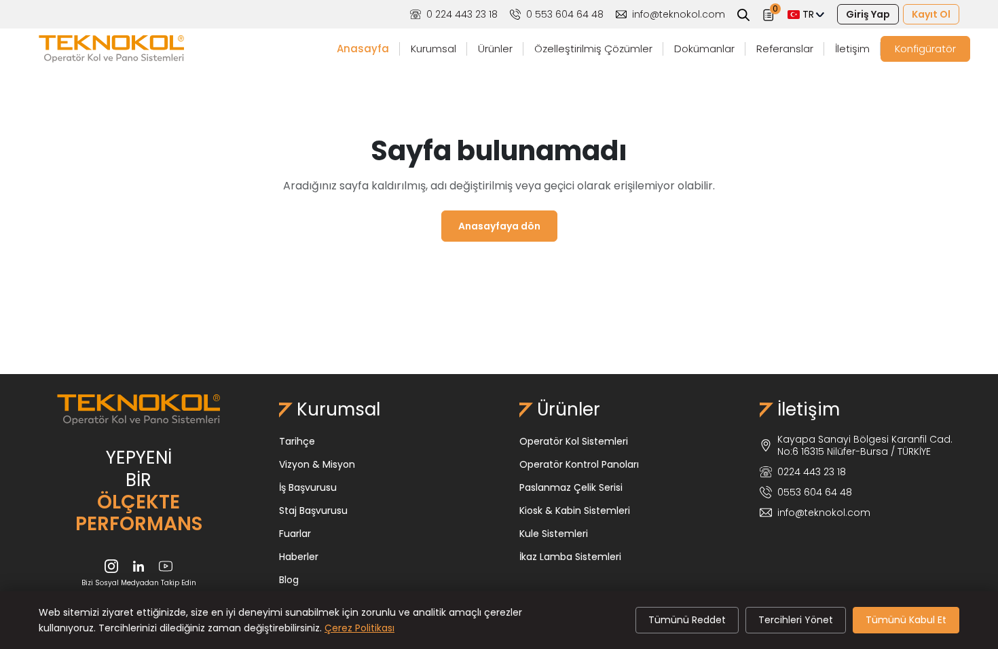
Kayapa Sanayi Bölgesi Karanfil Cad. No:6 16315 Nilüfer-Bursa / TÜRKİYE (865, 445)
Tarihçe (297, 441)
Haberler (298, 556)
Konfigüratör (925, 48)
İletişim (852, 48)
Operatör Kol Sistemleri (573, 441)
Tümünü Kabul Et (906, 620)
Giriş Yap (868, 14)
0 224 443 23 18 (462, 14)
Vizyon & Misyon (317, 464)
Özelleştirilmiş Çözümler (593, 48)
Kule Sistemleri (553, 533)
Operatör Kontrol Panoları (579, 464)
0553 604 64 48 (814, 492)
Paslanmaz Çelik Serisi (571, 487)
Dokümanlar (704, 48)
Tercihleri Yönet (795, 620)
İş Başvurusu (308, 487)
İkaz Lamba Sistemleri (570, 556)
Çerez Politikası (359, 628)
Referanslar (784, 48)
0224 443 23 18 (811, 472)
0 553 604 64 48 (565, 14)
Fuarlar (295, 533)
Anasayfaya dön (499, 226)
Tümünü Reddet (687, 620)
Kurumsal (433, 48)
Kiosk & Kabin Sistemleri (574, 510)
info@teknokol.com (678, 14)
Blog (289, 580)
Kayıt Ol (931, 14)
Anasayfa (363, 48)
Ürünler (495, 48)
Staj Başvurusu (313, 510)
